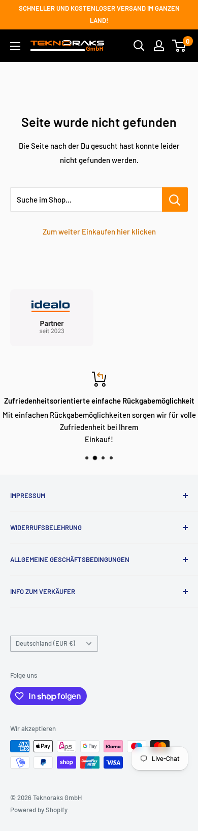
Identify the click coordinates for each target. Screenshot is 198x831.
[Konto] (159, 45)
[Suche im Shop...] (175, 199)
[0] (179, 46)
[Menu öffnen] (15, 46)
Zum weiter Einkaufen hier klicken (99, 231)
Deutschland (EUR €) (45, 643)
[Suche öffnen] (139, 45)
